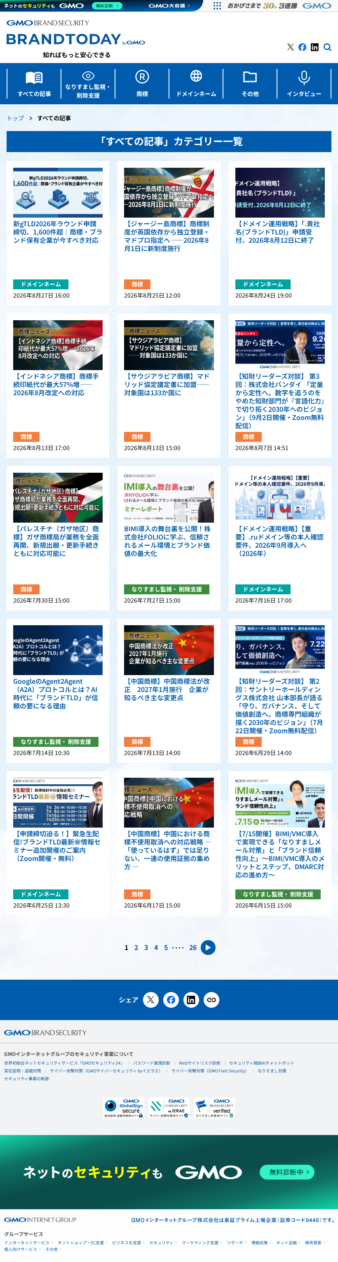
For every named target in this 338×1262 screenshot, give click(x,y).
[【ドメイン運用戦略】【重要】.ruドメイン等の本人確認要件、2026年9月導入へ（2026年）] (280, 498)
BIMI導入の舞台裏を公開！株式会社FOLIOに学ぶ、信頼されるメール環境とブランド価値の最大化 (167, 541)
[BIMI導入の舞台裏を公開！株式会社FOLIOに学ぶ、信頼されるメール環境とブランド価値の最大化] (169, 498)
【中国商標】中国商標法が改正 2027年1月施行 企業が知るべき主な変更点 (167, 689)
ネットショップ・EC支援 (81, 1243)
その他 (51, 1249)
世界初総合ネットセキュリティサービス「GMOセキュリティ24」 (64, 1063)
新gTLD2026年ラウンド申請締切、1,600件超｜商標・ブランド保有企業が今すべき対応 (58, 232)
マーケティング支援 (200, 1243)
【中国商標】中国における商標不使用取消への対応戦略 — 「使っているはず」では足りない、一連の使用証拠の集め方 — (167, 850)
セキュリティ (161, 1243)
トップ (15, 118)
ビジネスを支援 (126, 1243)
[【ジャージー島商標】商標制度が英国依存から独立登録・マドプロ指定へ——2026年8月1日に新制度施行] (169, 193)
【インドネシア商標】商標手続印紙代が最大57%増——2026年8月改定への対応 (56, 384)
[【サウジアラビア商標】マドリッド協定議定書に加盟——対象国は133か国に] (169, 345)
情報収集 (259, 1243)
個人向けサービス (20, 1249)
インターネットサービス (26, 1243)
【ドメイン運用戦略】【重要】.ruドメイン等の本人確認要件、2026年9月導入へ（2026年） (279, 541)
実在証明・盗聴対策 (22, 1071)
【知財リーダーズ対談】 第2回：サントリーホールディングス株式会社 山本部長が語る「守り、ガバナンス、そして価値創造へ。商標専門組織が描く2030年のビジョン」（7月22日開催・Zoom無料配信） (279, 706)
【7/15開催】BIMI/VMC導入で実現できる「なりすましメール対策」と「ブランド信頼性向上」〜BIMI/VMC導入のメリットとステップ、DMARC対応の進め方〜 (280, 854)
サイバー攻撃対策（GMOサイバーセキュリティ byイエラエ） (106, 1071)
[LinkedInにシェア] (191, 1000)
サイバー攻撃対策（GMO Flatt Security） (210, 1071)
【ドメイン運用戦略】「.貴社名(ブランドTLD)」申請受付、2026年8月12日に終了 (277, 232)
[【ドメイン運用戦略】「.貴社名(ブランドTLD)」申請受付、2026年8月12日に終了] (280, 193)
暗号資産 (313, 1243)
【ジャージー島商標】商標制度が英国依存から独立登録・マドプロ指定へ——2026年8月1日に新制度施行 (167, 236)
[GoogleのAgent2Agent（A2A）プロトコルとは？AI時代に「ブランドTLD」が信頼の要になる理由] (58, 650)
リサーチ (235, 1243)
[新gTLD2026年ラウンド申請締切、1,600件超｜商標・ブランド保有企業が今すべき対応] (58, 193)
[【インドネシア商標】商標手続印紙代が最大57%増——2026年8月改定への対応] (58, 345)
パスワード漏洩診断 (151, 1063)
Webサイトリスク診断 (200, 1063)
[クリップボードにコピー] (211, 1000)
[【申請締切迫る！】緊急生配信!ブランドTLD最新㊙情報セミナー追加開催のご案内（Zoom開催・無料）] (58, 803)
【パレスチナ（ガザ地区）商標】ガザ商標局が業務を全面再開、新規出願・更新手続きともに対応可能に (56, 541)
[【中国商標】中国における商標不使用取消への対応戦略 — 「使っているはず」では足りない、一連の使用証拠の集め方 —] (169, 803)
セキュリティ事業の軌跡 (26, 1079)
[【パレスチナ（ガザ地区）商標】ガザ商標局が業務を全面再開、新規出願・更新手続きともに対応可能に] (58, 498)
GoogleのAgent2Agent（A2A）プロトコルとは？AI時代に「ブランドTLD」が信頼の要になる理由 (55, 693)
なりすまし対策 (272, 1071)
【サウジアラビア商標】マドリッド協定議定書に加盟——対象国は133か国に (167, 384)
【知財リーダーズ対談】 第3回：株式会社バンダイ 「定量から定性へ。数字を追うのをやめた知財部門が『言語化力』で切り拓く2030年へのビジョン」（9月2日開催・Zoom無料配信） (279, 401)
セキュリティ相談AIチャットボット (261, 1063)
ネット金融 (286, 1243)
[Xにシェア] (151, 1000)
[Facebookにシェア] (171, 1000)
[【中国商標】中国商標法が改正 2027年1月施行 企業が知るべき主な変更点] (169, 650)
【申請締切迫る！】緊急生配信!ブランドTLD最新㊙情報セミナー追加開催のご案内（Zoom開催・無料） (57, 846)
